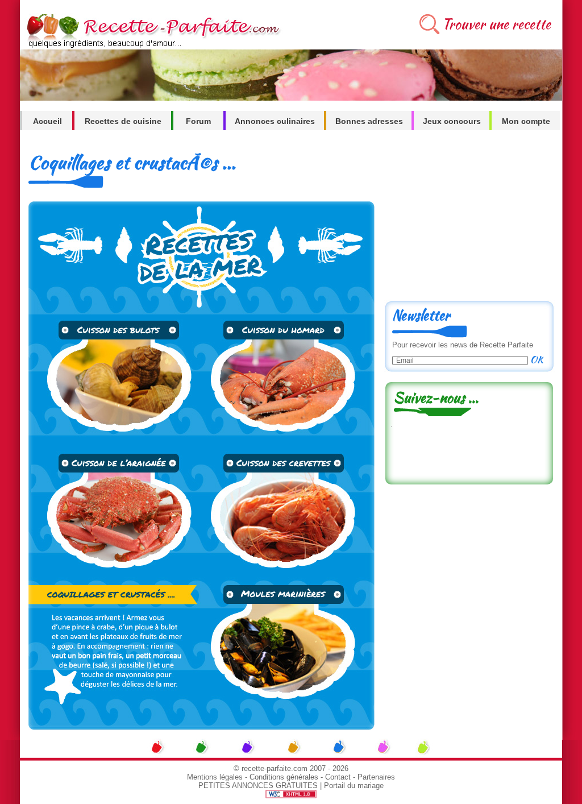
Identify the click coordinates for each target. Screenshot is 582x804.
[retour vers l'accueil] (151, 46)
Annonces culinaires (275, 121)
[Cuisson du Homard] (288, 434)
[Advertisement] (469, 220)
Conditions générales (284, 777)
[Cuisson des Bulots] (115, 434)
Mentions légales (215, 777)
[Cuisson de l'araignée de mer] (115, 574)
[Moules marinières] (288, 727)
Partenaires (376, 777)
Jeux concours (452, 121)
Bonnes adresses (369, 121)
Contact (338, 777)
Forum (198, 121)
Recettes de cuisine (123, 121)
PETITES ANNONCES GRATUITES (258, 785)
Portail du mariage (354, 785)
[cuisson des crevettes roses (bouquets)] (288, 574)
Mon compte (526, 121)
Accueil (47, 121)
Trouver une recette (496, 24)
